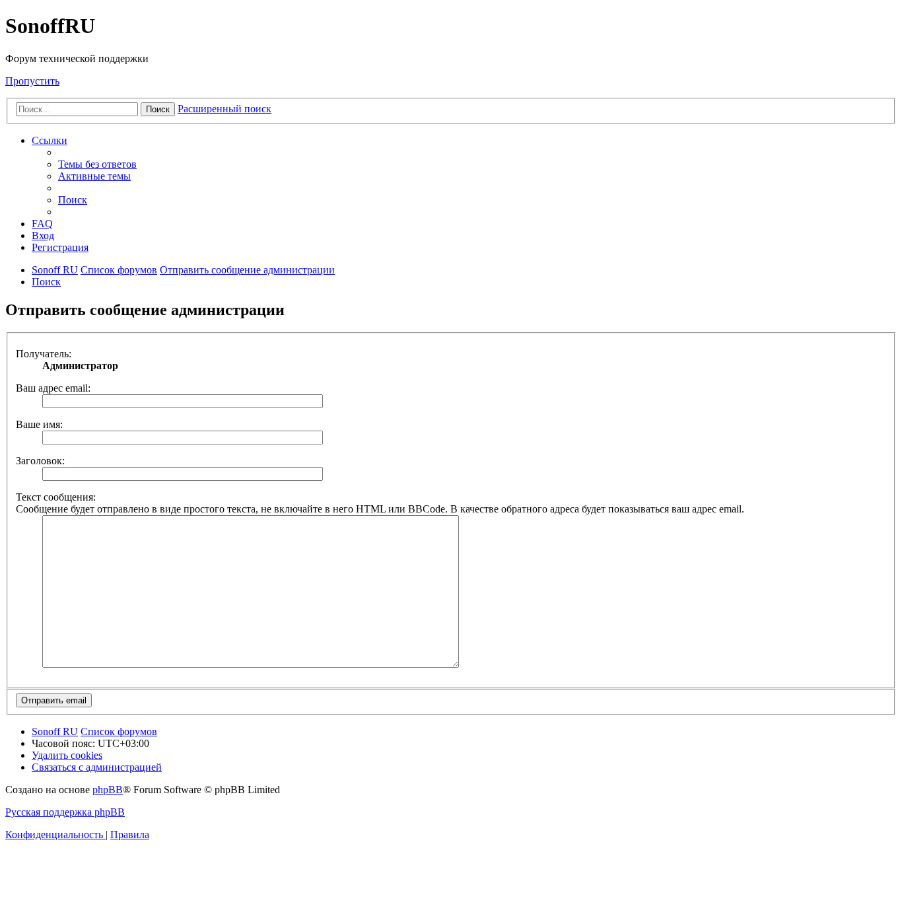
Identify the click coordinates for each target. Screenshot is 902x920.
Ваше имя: (39, 424)
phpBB (107, 789)
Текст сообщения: (56, 497)
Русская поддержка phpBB (65, 812)
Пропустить (32, 81)
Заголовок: (40, 460)
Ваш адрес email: (53, 388)
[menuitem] (97, 164)
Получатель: (43, 353)
